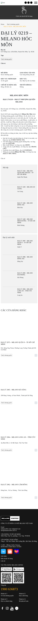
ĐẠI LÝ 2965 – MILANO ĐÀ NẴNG (13, 390)
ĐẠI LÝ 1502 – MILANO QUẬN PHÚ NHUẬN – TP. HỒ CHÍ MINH (25, 172)
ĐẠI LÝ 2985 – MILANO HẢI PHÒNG (25, 274)
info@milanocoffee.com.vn (9, 530)
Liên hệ (3, 561)
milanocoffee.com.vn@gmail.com (10, 529)
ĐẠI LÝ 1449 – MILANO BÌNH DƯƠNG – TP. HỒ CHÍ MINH (26, 220)
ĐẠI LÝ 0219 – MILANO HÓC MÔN (15, 26)
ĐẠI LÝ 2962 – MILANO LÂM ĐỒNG (14, 484)
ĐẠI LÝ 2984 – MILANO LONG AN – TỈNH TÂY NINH (25, 290)
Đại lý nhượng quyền (13, 24)
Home (2, 24)
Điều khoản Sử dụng (7, 558)
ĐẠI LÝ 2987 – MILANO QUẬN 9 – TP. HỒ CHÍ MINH (25, 242)
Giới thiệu (4, 556)
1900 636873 (9, 589)
